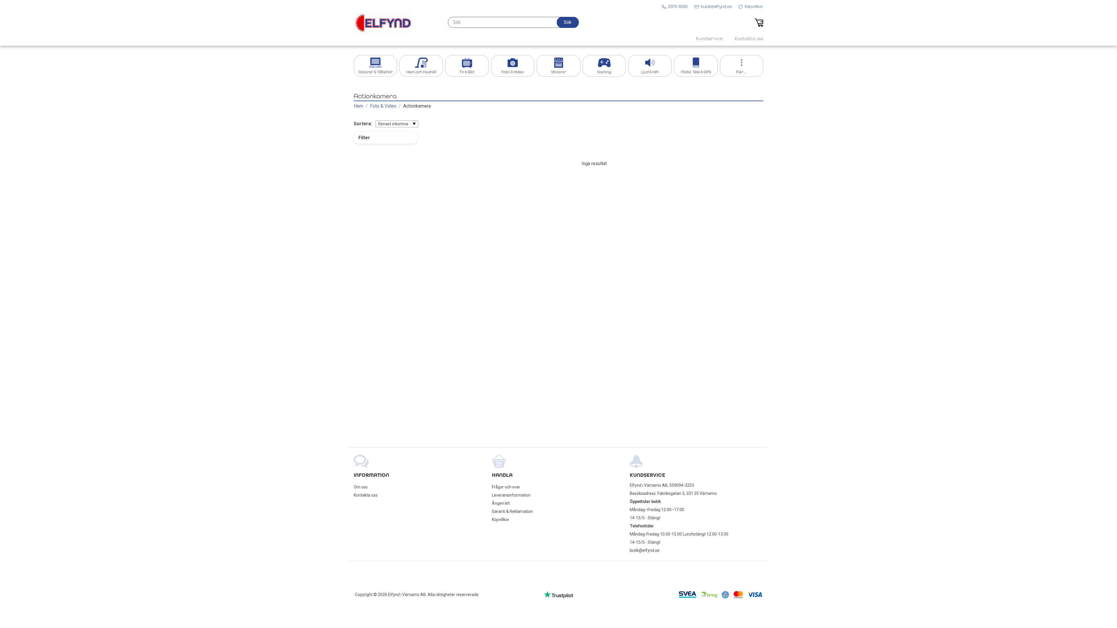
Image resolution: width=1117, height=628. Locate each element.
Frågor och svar (506, 487)
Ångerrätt (501, 503)
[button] (568, 22)
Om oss (361, 487)
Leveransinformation (511, 495)
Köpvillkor (500, 519)
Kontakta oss (366, 495)
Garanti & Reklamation (512, 511)
